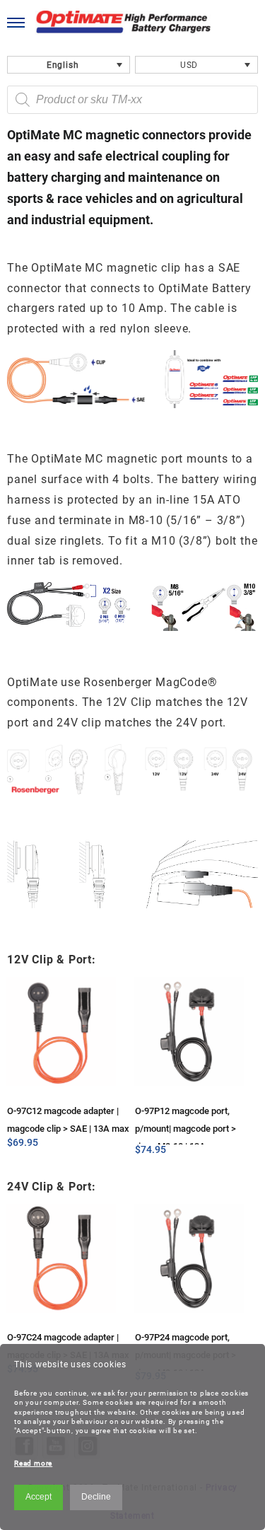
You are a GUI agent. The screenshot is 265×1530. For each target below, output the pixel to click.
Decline (96, 1497)
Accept (38, 1497)
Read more (33, 1463)
